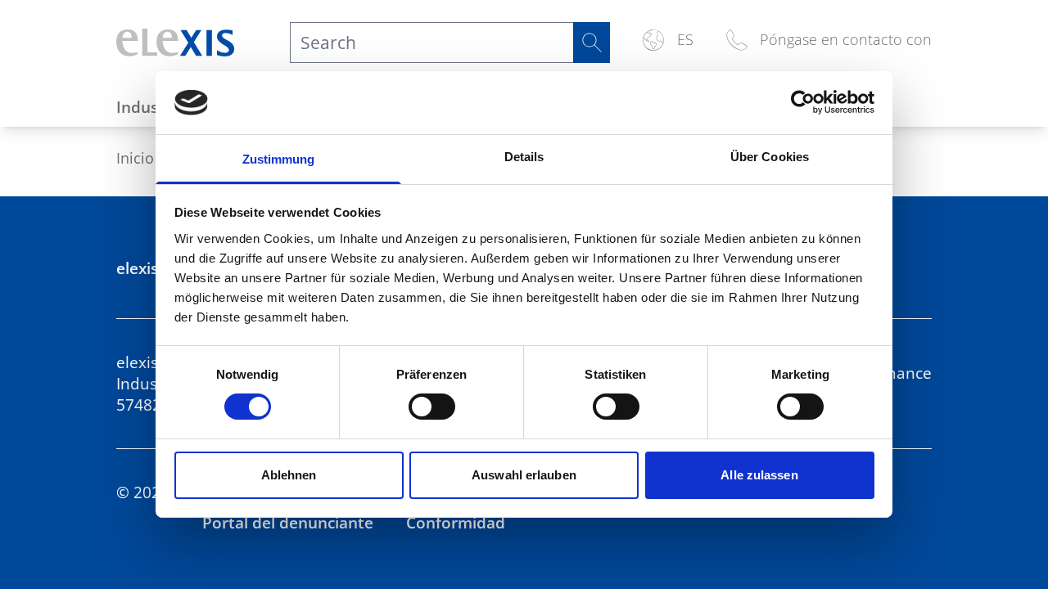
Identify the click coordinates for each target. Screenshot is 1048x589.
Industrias (154, 107)
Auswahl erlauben (524, 475)
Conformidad (455, 522)
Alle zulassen (758, 475)
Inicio (135, 158)
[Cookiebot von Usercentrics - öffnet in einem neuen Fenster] (802, 102)
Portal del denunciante (287, 522)
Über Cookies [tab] (769, 157)
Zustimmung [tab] (278, 159)
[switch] (432, 406)
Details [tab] (524, 157)
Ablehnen (289, 475)
